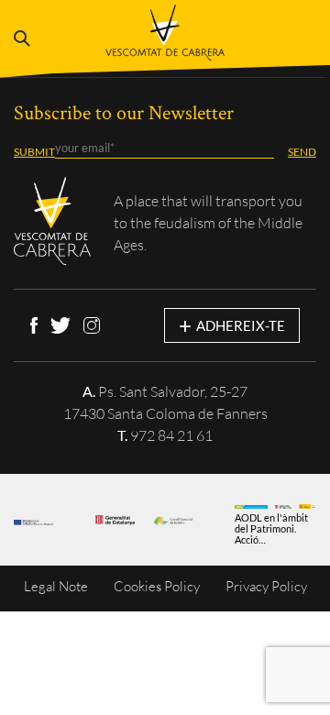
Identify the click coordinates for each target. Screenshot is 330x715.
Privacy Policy (266, 586)
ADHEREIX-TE (232, 325)
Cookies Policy (157, 586)
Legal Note (56, 586)
